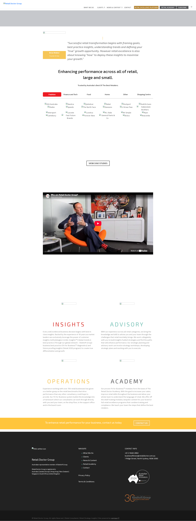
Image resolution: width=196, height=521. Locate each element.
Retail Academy (167, 7)
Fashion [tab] (52, 94)
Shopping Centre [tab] (144, 94)
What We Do (89, 7)
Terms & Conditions (86, 481)
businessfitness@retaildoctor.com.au (140, 456)
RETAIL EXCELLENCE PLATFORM (146, 7)
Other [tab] (125, 94)
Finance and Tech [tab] (70, 94)
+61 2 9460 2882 (132, 453)
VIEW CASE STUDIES (98, 163)
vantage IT (115, 518)
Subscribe (182, 7)
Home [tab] (107, 94)
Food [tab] (89, 94)
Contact (127, 7)
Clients (100, 7)
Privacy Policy (84, 475)
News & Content (114, 7)
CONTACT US (142, 423)
